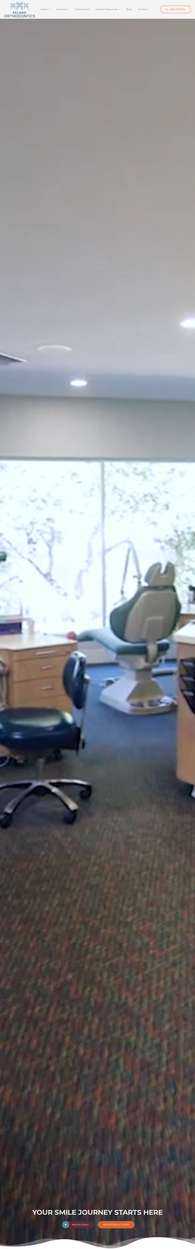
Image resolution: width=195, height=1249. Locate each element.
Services (61, 9)
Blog (129, 9)
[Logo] (19, 9)
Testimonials (82, 9)
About (44, 9)
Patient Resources (107, 9)
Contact (142, 9)
